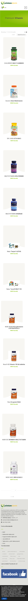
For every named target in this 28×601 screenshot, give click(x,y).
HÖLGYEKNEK (14, 176)
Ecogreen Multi (14, 402)
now (19, 556)
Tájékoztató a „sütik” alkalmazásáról (11, 541)
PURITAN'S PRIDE (21, 558)
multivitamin (5, 556)
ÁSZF (4, 532)
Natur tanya (13, 556)
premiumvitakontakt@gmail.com (10, 520)
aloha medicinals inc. (12, 551)
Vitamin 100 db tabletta (14, 364)
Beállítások (6, 596)
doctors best (12, 553)
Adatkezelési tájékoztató (8, 534)
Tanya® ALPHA (14, 251)
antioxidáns (22, 551)
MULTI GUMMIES (14, 63)
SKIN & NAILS (14, 477)
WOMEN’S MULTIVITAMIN (14, 440)
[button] (21, 34)
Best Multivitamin (14, 101)
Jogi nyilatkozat (6, 539)
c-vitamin (4, 553)
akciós (3, 551)
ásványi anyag (21, 561)
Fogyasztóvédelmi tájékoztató (10, 536)
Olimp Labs (12, 558)
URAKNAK (14, 214)
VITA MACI (14, 138)
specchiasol (5, 561)
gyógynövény (20, 553)
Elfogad (4, 598)
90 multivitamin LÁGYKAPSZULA (14, 327)
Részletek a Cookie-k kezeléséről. (17, 596)
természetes (13, 561)
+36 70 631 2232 (6, 522)
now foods (4, 558)
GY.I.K (4, 543)
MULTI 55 (14, 289)
